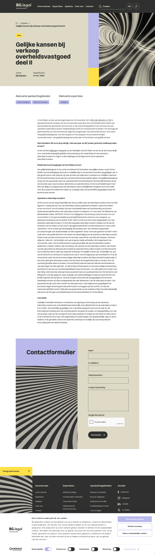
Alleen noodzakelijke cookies (135, 533)
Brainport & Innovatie (98, 501)
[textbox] (108, 354)
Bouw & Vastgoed (23, 102)
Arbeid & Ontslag (69, 492)
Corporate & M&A (70, 501)
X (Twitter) (126, 510)
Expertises (57, 6)
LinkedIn (125, 504)
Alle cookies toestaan (135, 519)
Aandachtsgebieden (101, 485)
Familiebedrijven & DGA (99, 506)
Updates (69, 6)
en (129, 6)
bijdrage (53, 150)
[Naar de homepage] (24, 6)
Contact (89, 6)
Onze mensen (43, 6)
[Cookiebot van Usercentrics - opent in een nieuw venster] (15, 549)
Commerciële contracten (73, 497)
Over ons (79, 6)
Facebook (125, 492)
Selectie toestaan (135, 526)
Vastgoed (64, 102)
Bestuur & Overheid (40, 102)
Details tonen (130, 549)
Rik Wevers (21, 75)
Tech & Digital (95, 510)
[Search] (100, 6)
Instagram (126, 498)
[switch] (71, 549)
